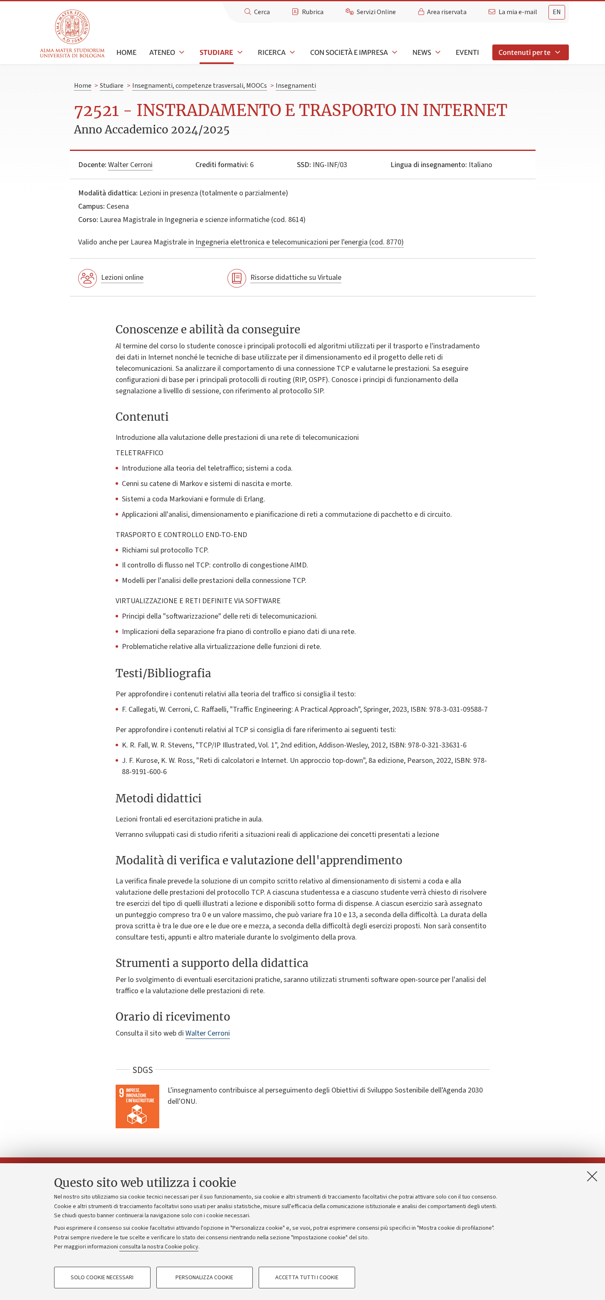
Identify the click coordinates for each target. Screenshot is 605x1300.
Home (126, 52)
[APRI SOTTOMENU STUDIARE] (239, 52)
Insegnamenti (296, 85)
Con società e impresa (349, 52)
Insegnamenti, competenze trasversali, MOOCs (199, 85)
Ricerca (272, 52)
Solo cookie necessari (102, 1277)
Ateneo (162, 52)
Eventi (467, 52)
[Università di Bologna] (73, 33)
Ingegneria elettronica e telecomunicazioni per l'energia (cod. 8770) (299, 242)
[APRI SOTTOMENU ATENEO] (181, 52)
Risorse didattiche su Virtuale (295, 277)
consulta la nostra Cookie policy (158, 1247)
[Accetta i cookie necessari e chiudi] (592, 1176)
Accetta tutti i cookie (306, 1277)
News (421, 52)
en (557, 12)
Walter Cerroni (130, 165)
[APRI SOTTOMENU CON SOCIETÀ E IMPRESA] (394, 52)
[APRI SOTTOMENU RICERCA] (291, 52)
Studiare (216, 52)
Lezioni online (122, 277)
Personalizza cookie (204, 1277)
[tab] (556, 12)
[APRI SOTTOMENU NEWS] (437, 52)
